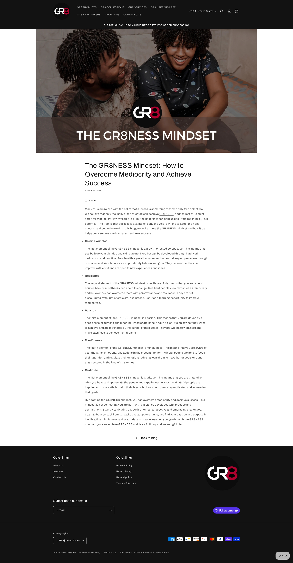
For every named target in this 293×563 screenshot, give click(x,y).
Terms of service (144, 552)
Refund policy (124, 477)
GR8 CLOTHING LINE (71, 552)
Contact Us (59, 477)
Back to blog (148, 438)
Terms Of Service (126, 483)
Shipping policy (162, 552)
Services (58, 471)
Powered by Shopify (91, 552)
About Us (58, 465)
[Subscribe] (110, 510)
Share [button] (92, 200)
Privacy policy (126, 552)
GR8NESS (166, 213)
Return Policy (124, 471)
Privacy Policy (124, 465)
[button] (222, 11)
